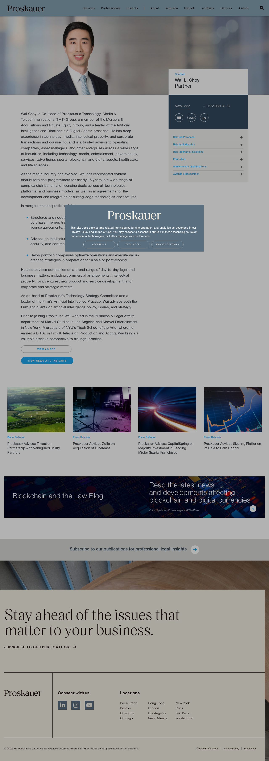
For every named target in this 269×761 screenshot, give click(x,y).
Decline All (133, 245)
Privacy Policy (79, 232)
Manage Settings (167, 245)
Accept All (99, 245)
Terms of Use (103, 232)
